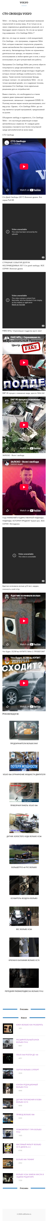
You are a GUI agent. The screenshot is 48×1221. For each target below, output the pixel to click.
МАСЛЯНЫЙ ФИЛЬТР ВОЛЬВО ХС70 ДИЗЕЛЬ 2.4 (28, 1145)
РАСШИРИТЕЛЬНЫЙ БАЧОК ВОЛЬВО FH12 (27, 1040)
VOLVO (24, 2)
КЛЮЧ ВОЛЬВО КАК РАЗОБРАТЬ (29, 1024)
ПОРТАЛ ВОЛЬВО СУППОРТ (27, 1069)
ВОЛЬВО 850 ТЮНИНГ (25, 1159)
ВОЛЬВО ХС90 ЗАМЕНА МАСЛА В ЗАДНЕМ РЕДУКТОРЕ (30, 1175)
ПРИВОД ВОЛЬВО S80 (25, 1114)
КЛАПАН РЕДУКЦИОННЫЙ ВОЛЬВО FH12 (27, 1085)
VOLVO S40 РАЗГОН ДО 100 (27, 1054)
